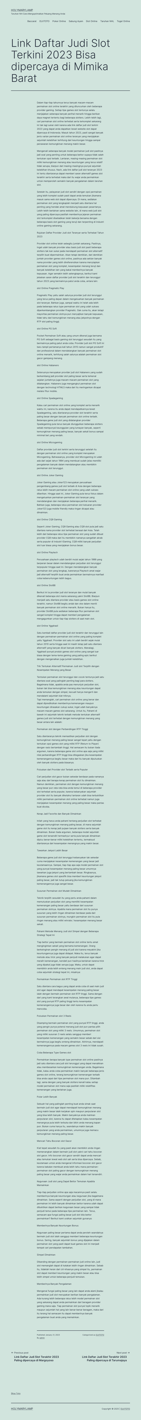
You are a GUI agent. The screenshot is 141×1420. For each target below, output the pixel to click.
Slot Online (91, 21)
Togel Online (123, 21)
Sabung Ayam (76, 21)
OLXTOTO (44, 21)
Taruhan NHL (107, 21)
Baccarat (31, 21)
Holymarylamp (22, 10)
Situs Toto (15, 1393)
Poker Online (59, 21)
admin (42, 1338)
